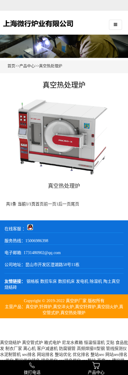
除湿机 (96, 281)
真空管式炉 (32, 342)
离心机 (29, 348)
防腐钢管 (67, 348)
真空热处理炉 (50, 66)
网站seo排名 (116, 354)
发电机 (82, 281)
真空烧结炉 (10, 342)
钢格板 (32, 281)
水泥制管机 (10, 354)
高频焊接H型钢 (91, 348)
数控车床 (48, 281)
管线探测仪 (116, 348)
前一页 (50, 204)
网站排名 (45, 354)
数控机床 (66, 281)
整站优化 (63, 354)
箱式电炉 (52, 342)
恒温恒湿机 (94, 342)
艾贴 (110, 342)
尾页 (75, 204)
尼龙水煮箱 (72, 342)
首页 (11, 66)
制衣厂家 (13, 348)
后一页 (64, 204)
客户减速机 (47, 348)
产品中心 (27, 66)
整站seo (97, 354)
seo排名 (29, 354)
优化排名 (81, 354)
